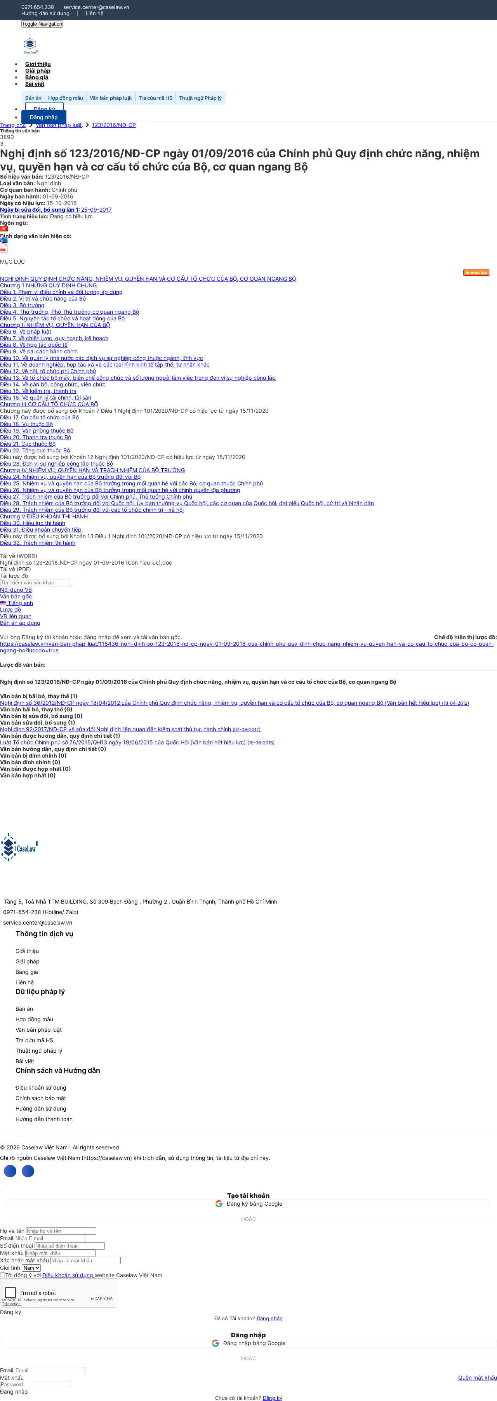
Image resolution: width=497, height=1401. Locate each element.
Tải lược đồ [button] (14, 575)
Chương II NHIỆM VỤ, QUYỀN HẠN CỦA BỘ (55, 325)
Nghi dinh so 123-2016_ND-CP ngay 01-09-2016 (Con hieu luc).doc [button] (86, 562)
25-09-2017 (56, 209)
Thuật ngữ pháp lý (39, 1050)
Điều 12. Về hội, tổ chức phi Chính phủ (48, 371)
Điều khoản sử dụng (41, 1087)
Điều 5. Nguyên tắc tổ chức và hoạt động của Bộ (62, 318)
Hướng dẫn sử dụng (45, 13)
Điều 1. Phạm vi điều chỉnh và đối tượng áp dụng (61, 292)
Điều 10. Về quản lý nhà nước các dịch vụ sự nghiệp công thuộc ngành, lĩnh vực (101, 358)
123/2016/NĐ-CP (114, 125)
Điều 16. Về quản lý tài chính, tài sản (45, 397)
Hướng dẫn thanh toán (44, 1119)
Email (6, 1238)
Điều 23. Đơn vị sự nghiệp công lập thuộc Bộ (56, 463)
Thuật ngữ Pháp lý (200, 98)
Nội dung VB (16, 589)
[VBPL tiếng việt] (4, 229)
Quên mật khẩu (477, 1377)
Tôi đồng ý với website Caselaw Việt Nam (83, 1275)
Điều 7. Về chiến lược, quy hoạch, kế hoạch (54, 338)
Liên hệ (95, 13)
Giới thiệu (27, 950)
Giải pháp (28, 961)
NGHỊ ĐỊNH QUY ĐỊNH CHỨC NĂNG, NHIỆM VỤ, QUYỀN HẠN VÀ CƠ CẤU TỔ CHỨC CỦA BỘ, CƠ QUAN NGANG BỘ (148, 278)
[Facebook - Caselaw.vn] (10, 1171)
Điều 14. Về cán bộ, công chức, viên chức (53, 384)
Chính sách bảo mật (41, 1098)
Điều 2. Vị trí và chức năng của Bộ (43, 298)
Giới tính (10, 1267)
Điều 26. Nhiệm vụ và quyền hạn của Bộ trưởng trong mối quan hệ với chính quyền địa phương (120, 490)
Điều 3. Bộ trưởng (22, 305)
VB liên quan (15, 616)
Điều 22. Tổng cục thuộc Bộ (35, 450)
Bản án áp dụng (20, 622)
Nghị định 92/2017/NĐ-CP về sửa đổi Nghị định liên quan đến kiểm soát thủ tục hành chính (130, 729)
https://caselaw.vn (106, 1157)
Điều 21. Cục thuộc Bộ (28, 443)
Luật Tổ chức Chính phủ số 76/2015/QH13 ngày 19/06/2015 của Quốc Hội (137, 742)
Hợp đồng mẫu (65, 98)
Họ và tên (12, 1230)
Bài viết (34, 83)
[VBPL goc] (4, 255)
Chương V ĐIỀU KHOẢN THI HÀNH (44, 516)
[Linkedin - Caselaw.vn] (28, 1171)
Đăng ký (272, 1398)
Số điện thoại (16, 1245)
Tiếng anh (19, 603)
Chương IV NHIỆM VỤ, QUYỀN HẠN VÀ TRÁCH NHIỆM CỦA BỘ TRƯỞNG (92, 470)
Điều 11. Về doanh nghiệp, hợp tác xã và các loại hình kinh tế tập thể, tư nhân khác (105, 364)
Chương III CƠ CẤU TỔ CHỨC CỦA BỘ (49, 404)
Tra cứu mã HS (155, 98)
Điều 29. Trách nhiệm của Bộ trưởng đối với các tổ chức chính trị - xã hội (92, 509)
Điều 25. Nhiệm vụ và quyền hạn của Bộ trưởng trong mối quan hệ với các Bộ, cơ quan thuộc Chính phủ (131, 483)
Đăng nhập (270, 1318)
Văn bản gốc (16, 596)
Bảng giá (27, 971)
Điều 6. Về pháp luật (25, 331)
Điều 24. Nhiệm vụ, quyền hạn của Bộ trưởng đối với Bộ (70, 476)
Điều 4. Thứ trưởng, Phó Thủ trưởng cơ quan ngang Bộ (69, 311)
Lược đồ (10, 609)
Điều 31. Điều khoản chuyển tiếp (41, 529)
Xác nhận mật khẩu (24, 1260)
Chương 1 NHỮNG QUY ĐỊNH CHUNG (48, 285)
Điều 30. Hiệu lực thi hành (32, 523)
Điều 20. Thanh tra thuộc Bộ (35, 437)
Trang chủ (13, 125)
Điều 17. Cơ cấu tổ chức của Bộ (39, 417)
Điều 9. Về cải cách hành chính (39, 351)
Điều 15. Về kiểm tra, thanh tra (38, 391)
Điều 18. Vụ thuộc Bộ (26, 424)
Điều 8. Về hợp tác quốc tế (34, 344)
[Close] (1, 1190)
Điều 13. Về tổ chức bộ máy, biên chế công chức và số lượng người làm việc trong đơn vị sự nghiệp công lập (138, 377)
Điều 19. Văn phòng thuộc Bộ (36, 430)
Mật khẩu (12, 1253)
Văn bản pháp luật (111, 98)
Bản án (33, 98)
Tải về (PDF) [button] (15, 569)
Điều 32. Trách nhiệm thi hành (37, 542)
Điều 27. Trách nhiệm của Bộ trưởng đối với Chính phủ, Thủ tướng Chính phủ (96, 496)
